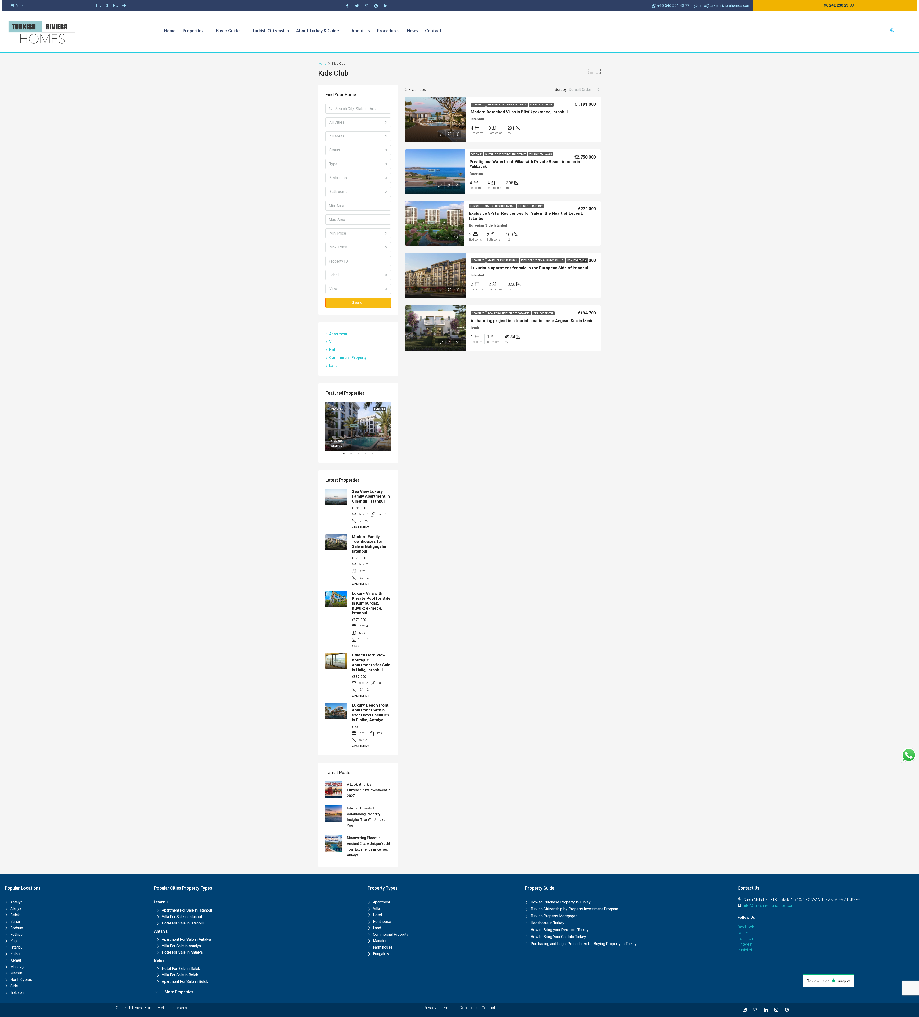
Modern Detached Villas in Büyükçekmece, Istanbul (519, 112)
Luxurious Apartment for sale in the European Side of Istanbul (529, 267)
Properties (193, 30)
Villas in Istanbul (541, 104)
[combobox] (584, 90)
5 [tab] (375, 455)
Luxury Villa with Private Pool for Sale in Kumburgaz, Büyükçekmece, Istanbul (371, 603)
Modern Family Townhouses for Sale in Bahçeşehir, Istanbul (369, 544)
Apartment (338, 334)
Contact (433, 30)
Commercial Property (348, 357)
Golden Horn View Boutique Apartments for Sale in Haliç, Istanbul (371, 662)
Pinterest (745, 944)
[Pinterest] (376, 5)
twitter (743, 932)
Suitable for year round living (507, 104)
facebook (746, 927)
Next (394, 426)
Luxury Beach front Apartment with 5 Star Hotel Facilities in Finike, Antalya (370, 712)
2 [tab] (353, 455)
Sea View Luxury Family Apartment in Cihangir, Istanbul (371, 496)
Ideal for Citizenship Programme (542, 260)
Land (333, 365)
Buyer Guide (228, 30)
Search (358, 302)
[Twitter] (356, 5)
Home (169, 30)
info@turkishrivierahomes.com (769, 905)
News (412, 30)
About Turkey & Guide (317, 30)
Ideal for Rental (577, 260)
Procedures (388, 30)
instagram (746, 938)
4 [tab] (367, 455)
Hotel (333, 349)
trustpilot (745, 950)
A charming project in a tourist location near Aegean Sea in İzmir (532, 320)
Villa (332, 342)
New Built (478, 104)
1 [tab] (346, 455)
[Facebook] (347, 5)
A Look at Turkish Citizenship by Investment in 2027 (368, 790)
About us (360, 30)
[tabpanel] (358, 426)
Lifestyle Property (530, 206)
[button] (834, 5)
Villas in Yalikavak (540, 154)
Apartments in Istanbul (500, 206)
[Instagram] (366, 5)
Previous (321, 426)
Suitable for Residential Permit (505, 154)
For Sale (476, 154)
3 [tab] (360, 455)
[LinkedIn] (765, 1009)
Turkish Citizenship (270, 30)
